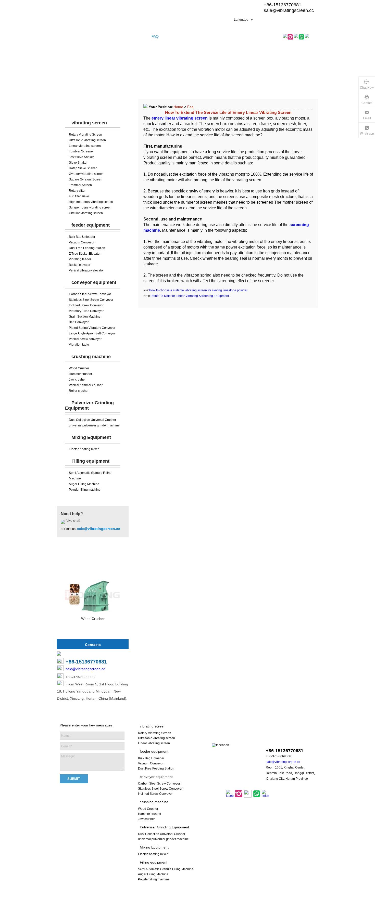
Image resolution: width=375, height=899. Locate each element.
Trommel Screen (80, 185)
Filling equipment (90, 461)
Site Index (183, 896)
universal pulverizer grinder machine (94, 425)
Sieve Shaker (78, 162)
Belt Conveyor (79, 322)
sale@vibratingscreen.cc (289, 10)
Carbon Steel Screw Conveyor (90, 294)
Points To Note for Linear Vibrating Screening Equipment (190, 296)
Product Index (203, 896)
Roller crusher (79, 391)
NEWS (168, 36)
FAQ (155, 36)
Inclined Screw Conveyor (86, 305)
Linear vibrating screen (85, 146)
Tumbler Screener (81, 151)
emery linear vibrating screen (180, 118)
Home (178, 107)
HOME (64, 36)
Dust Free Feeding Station (87, 248)
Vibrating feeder (80, 259)
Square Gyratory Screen (85, 179)
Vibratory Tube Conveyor (86, 311)
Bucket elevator (79, 265)
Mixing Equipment (91, 437)
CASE (142, 36)
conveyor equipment (93, 282)
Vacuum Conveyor (81, 242)
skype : (284, 741)
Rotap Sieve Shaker (83, 168)
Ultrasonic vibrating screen (87, 140)
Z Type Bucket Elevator (85, 253)
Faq (190, 107)
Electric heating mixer (84, 449)
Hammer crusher (80, 374)
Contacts (93, 645)
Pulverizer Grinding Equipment (164, 827)
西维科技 (253, 896)
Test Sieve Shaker (81, 157)
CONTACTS (216, 36)
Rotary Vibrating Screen (85, 134)
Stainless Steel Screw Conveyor (91, 300)
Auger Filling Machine (84, 484)
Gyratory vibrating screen (86, 174)
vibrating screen (89, 122)
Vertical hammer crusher (86, 385)
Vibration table (79, 344)
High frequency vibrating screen (91, 202)
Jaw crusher (77, 379)
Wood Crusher (79, 368)
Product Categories (93, 107)
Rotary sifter (77, 190)
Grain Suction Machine (85, 316)
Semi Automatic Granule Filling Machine (165, 869)
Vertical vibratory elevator (86, 270)
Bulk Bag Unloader (82, 237)
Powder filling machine (85, 489)
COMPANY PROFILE (116, 36)
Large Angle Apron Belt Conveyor (92, 333)
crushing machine (91, 356)
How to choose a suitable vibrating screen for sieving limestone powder (198, 290)
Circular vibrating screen (86, 213)
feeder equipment (90, 225)
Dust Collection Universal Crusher (92, 420)
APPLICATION (190, 36)
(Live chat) (72, 521)
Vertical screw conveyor (85, 339)
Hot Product (92, 559)
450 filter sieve (79, 196)
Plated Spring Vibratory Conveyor (92, 328)
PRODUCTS (84, 36)
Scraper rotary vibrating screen (90, 207)
